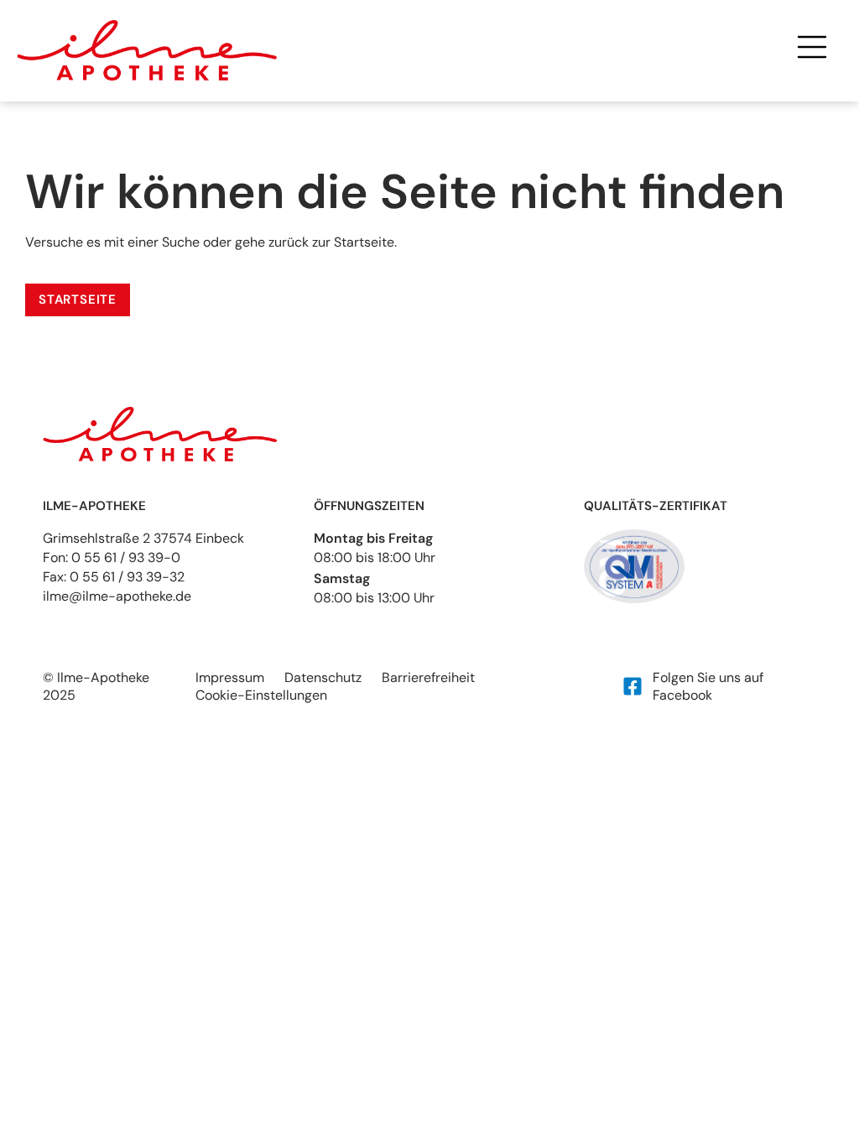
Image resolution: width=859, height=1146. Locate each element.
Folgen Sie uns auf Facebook (708, 686)
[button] (812, 50)
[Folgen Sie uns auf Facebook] (632, 686)
